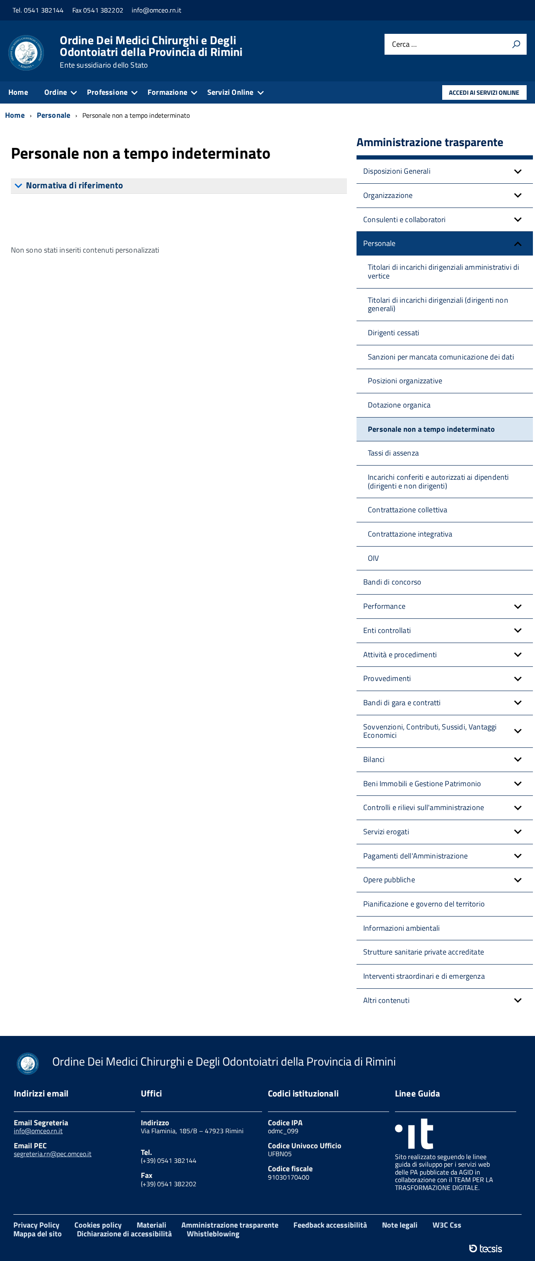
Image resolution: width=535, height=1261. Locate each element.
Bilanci (374, 759)
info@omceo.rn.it (38, 1131)
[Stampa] (516, 44)
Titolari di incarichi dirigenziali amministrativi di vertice (443, 271)
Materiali (151, 1225)
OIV (373, 558)
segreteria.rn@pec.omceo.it (53, 1154)
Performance (384, 606)
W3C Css (447, 1225)
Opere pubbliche (389, 879)
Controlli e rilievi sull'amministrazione (423, 807)
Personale (379, 243)
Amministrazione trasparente (229, 1225)
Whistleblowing (213, 1233)
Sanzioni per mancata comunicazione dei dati (441, 356)
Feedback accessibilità (330, 1225)
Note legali (400, 1225)
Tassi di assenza (393, 452)
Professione (107, 92)
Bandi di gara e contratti (402, 702)
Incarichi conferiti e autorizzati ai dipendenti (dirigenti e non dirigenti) (438, 481)
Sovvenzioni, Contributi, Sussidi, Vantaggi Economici (430, 731)
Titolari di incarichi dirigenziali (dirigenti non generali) (438, 304)
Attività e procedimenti (400, 654)
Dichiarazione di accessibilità (124, 1233)
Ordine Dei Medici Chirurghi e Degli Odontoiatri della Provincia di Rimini (151, 51)
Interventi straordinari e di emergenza (424, 976)
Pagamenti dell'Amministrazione (415, 855)
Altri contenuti (386, 1000)
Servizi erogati (386, 831)
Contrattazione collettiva (408, 509)
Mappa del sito (37, 1233)
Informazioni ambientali (401, 928)
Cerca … (404, 44)
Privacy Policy (36, 1225)
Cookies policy (98, 1225)
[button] (518, 171)
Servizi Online (230, 92)
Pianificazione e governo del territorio (424, 903)
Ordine (55, 92)
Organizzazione (388, 195)
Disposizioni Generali (397, 171)
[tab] (179, 185)
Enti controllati (387, 630)
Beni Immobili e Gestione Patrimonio (422, 783)
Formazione (167, 92)
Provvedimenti (387, 678)
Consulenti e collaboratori (404, 219)
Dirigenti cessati (393, 332)
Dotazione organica (399, 404)
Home (18, 92)
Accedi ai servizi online (484, 92)
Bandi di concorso (392, 581)
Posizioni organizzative (405, 380)
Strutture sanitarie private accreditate (423, 951)
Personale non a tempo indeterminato (431, 429)
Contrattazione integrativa (410, 533)
